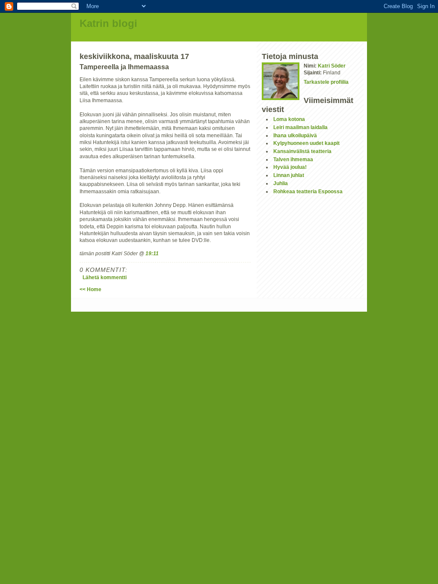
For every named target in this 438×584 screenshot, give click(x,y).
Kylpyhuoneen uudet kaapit (306, 143)
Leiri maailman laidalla (300, 127)
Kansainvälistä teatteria (302, 151)
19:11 (152, 253)
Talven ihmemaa (293, 159)
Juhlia (280, 183)
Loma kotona (289, 119)
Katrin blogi (108, 23)
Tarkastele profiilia (326, 82)
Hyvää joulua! (290, 167)
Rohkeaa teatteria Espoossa (308, 191)
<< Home (90, 289)
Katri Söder (332, 65)
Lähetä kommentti (105, 277)
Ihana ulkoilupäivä (295, 135)
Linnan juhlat (288, 175)
